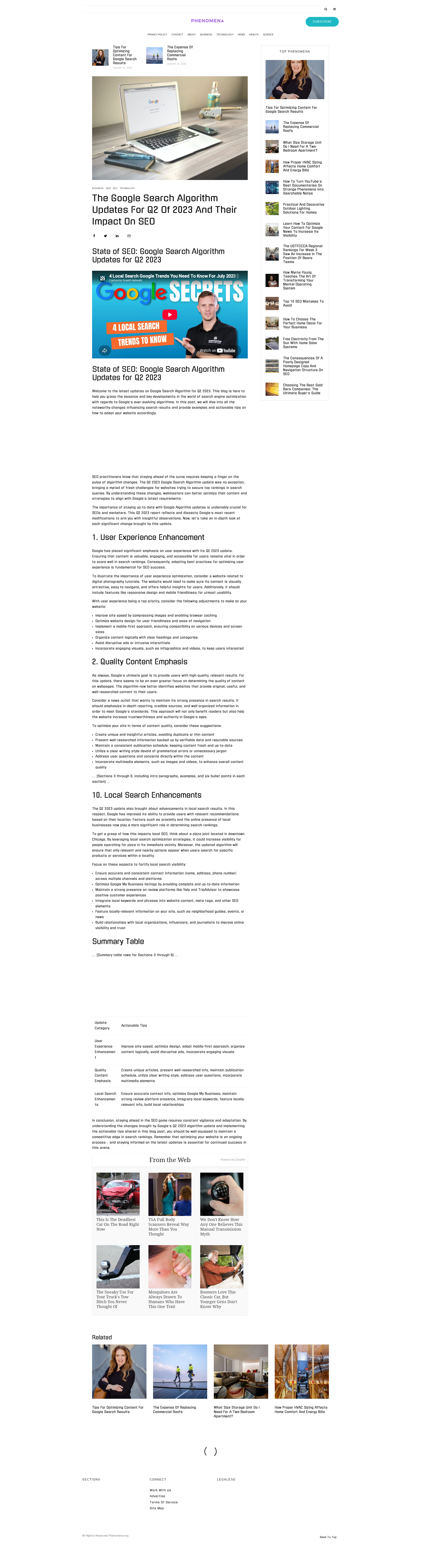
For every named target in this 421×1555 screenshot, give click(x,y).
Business (206, 34)
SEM (108, 188)
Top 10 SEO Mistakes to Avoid (303, 303)
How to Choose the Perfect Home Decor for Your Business (302, 323)
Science (268, 34)
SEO (115, 188)
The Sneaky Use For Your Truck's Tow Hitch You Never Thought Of (115, 1299)
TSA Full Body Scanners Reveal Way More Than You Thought (168, 1227)
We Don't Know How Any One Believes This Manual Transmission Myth (221, 1227)
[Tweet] (105, 236)
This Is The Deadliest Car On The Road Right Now (117, 1224)
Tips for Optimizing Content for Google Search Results (125, 55)
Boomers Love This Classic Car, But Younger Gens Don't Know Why (218, 1299)
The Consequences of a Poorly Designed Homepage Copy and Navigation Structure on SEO (303, 366)
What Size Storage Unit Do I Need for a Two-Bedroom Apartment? (302, 146)
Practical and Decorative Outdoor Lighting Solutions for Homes (303, 208)
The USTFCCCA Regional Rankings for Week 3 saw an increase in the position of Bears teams (303, 253)
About (191, 34)
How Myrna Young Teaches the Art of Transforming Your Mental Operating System (299, 280)
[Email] (129, 236)
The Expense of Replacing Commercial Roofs (180, 53)
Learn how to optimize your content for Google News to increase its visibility (303, 229)
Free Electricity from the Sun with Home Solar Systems (303, 343)
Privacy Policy (157, 34)
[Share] (94, 236)
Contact (177, 34)
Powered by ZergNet (233, 1159)
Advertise (157, 1496)
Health (254, 34)
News (241, 34)
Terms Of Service (164, 1502)
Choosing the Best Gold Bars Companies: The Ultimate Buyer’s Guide (303, 389)
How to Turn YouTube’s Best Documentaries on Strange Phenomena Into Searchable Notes (303, 187)
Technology (225, 34)
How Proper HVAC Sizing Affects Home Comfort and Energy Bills (302, 166)
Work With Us (160, 1490)
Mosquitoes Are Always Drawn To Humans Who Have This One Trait (166, 1299)
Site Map (157, 1508)
